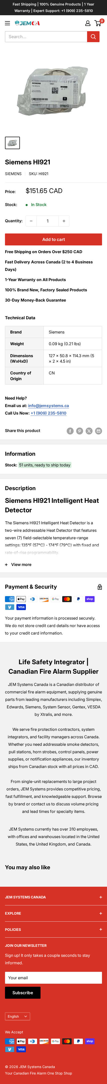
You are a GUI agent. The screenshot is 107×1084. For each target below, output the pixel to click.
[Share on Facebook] (70, 430)
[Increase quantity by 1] (64, 221)
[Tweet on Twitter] (89, 430)
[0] (98, 23)
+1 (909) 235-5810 (48, 413)
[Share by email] (98, 430)
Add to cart (53, 239)
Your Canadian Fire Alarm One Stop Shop (38, 1073)
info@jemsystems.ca (48, 405)
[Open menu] (7, 23)
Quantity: (14, 220)
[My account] (87, 23)
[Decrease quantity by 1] (31, 221)
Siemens (13, 173)
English (13, 1016)
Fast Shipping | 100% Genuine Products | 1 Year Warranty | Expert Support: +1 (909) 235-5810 (53, 7)
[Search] (93, 36)
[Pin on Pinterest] (79, 430)
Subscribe (22, 992)
